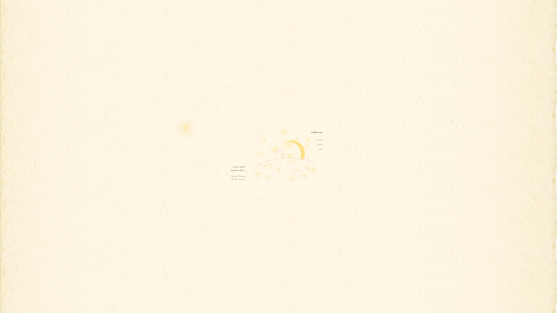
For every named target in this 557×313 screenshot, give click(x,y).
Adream (243, 176)
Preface (319, 139)
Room (321, 148)
